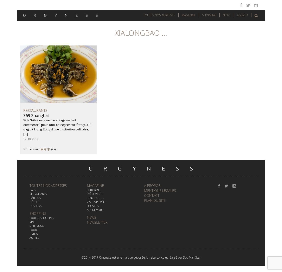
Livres (34, 234)
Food (33, 230)
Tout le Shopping (41, 218)
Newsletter (97, 222)
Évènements (95, 194)
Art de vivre (95, 210)
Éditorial (93, 190)
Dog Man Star (191, 257)
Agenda (242, 15)
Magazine (189, 15)
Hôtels (34, 202)
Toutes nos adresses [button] (159, 15)
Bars (33, 190)
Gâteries (35, 198)
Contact (151, 195)
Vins (32, 222)
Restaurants (38, 194)
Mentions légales (160, 190)
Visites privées (96, 202)
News (227, 15)
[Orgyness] (60, 14)
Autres (34, 238)
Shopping (209, 15)
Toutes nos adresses (48, 185)
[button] (256, 15)
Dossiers (35, 206)
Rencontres (95, 198)
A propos (152, 185)
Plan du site (155, 200)
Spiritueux (37, 226)
